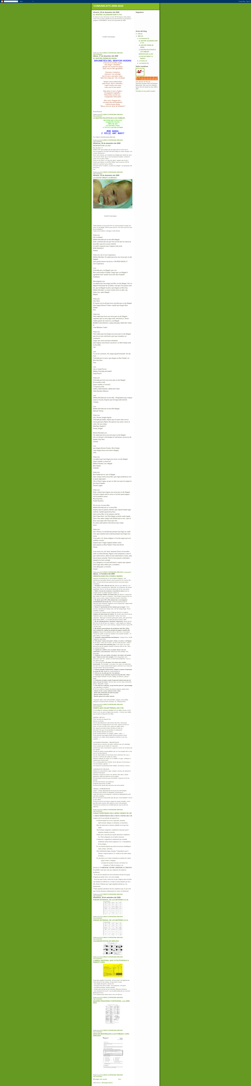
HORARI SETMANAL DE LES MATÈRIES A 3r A (110, 920)
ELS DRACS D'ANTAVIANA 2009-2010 (147, 78)
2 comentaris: (127, 572)
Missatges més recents (100, 1079)
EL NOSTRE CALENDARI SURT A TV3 (107, 14)
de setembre (143, 63)
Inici (119, 1079)
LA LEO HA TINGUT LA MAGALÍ (105, 178)
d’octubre (142, 61)
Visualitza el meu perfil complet (145, 91)
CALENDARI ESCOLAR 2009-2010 (106, 941)
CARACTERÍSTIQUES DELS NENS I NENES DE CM (112, 813)
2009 (139, 36)
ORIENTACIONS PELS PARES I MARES (108, 576)
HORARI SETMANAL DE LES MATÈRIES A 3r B (110, 900)
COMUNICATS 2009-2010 (108, 5)
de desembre (143, 38)
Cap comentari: (98, 54)
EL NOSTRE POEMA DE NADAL (105, 58)
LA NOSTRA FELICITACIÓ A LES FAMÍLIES (109, 118)
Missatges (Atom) (107, 1082)
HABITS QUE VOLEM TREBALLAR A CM (108, 708)
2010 (139, 34)
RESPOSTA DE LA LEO (101, 145)
